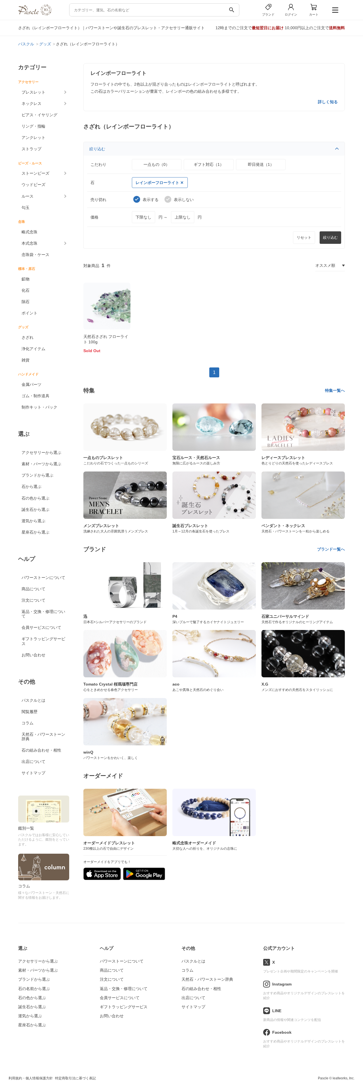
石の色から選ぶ (35, 498)
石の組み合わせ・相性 (41, 750)
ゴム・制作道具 (35, 396)
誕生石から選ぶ (35, 509)
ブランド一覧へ (331, 549)
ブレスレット (33, 92)
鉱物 (25, 279)
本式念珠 (29, 243)
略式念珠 (29, 232)
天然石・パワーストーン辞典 (43, 736)
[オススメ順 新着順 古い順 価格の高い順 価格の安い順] (330, 265)
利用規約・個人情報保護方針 (31, 1078)
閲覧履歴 (29, 711)
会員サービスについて (41, 627)
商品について (33, 589)
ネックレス (31, 103)
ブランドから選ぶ (37, 475)
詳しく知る (328, 102)
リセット (304, 237)
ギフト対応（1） (209, 164)
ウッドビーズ (33, 184)
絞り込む (97, 149)
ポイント (29, 313)
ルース (27, 196)
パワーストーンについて (43, 577)
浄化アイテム (33, 348)
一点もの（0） (156, 164)
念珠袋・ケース (35, 254)
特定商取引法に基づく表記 (75, 1078)
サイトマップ (33, 773)
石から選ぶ (31, 486)
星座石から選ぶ (35, 532)
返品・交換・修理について (43, 613)
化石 (25, 290)
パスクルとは (33, 700)
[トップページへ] (35, 14)
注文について (33, 600)
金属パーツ (31, 384)
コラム (27, 723)
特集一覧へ (335, 390)
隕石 (25, 301)
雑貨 (25, 360)
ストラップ (31, 149)
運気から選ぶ (33, 521)
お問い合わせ (33, 655)
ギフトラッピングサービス (43, 641)
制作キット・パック (39, 407)
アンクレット (33, 137)
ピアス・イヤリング (39, 115)
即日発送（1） (261, 164)
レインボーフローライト (157, 182)
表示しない (184, 199)
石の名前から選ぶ (34, 988)
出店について (33, 761)
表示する (151, 199)
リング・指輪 (33, 126)
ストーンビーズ (35, 173)
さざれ (27, 337)
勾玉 (25, 207)
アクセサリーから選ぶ (41, 452)
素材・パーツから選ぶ (41, 464)
